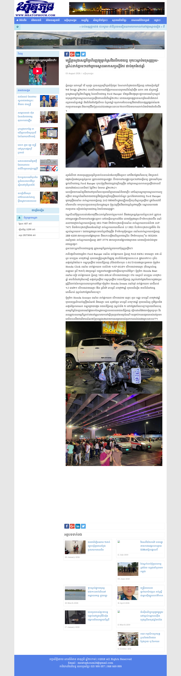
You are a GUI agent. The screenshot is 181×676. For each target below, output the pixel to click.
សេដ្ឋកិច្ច (85, 20)
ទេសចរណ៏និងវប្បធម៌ (140, 20)
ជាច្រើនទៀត (38, 210)
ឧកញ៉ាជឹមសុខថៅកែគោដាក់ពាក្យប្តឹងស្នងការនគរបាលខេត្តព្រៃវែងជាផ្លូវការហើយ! (27, 201)
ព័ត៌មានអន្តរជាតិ (53, 20)
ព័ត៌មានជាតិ (36, 20)
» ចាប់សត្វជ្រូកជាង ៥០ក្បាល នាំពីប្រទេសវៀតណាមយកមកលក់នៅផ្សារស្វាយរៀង (100, 27)
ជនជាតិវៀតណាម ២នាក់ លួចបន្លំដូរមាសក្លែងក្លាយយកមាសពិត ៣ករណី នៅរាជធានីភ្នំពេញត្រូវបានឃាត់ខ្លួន (99, 550)
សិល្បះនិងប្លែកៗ (100, 20)
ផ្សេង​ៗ (157, 20)
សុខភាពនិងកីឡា (119, 20)
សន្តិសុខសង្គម (70, 20)
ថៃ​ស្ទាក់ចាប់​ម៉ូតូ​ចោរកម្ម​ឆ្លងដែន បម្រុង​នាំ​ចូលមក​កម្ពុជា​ (151, 567)
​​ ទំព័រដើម (23, 20)
